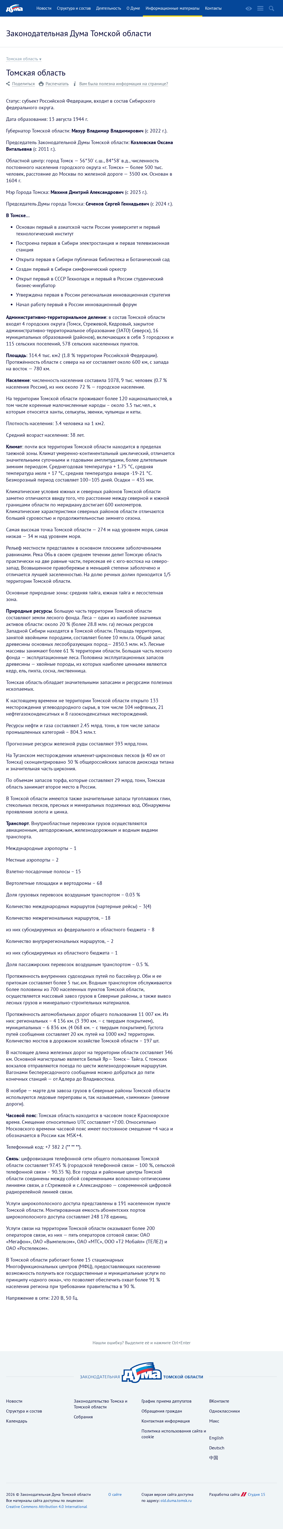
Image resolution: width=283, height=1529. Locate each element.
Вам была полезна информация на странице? (123, 83)
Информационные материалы (173, 8)
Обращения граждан (162, 1411)
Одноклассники (224, 1411)
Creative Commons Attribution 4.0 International (46, 1506)
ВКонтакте (219, 1401)
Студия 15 (256, 1494)
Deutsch (216, 1447)
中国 (213, 1457)
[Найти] (271, 8)
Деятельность (108, 8)
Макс (214, 1421)
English (216, 1437)
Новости (43, 8)
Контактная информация (166, 1421)
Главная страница (14, 8)
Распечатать (57, 83)
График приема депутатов (167, 1401)
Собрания (83, 1416)
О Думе (133, 8)
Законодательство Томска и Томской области (100, 1404)
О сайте (115, 1494)
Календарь (16, 1421)
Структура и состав (74, 8)
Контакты (213, 8)
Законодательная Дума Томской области (78, 33)
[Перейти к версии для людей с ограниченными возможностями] (248, 8)
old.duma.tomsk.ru (176, 1500)
